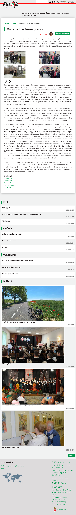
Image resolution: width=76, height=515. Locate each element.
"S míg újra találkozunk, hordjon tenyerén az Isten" (19, 322)
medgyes (70, 470)
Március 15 (8, 183)
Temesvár (60, 478)
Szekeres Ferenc (58, 504)
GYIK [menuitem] (34, 15)
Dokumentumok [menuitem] (27, 15)
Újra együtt (6, 207)
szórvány (66, 465)
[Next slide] (10, 81)
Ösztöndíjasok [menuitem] (51, 13)
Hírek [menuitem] (29, 13)
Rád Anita (43, 34)
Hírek (14, 23)
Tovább (71, 455)
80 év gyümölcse (8, 364)
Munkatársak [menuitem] (41, 13)
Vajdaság (62, 502)
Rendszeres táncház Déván (11, 267)
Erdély (54, 462)
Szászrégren (8, 178)
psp (66, 477)
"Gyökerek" (6, 221)
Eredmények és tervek (10, 274)
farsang (55, 480)
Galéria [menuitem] (66, 13)
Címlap (6, 23)
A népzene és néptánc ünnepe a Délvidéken (17, 406)
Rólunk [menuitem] (34, 13)
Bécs (54, 495)
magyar (55, 502)
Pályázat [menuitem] (24, 13)
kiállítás (67, 492)
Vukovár (61, 462)
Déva (54, 478)
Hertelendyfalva (59, 470)
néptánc (63, 490)
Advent (54, 492)
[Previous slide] (6, 81)
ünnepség (7, 187)
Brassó (4, 247)
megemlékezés (9, 185)
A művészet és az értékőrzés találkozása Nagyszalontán (21, 214)
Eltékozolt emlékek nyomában (12, 234)
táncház (61, 492)
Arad (69, 490)
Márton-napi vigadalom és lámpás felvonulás (17, 260)
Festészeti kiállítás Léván (10, 447)
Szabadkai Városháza (9, 241)
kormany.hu (61, 509)
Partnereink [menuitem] (60, 13)
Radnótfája (8, 181)
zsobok (67, 462)
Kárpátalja (56, 465)
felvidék (55, 490)
